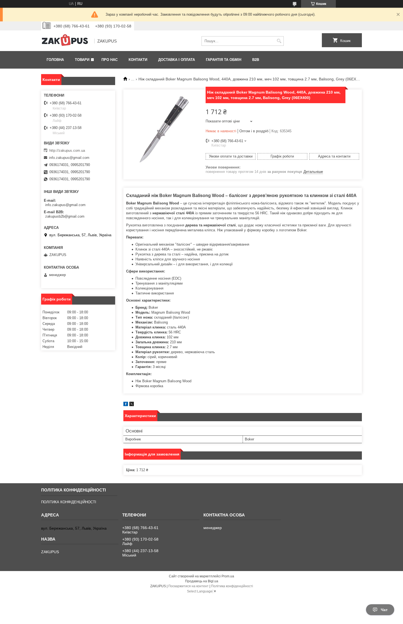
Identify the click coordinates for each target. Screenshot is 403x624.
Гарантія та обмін (223, 60)
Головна (55, 60)
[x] (131, 405)
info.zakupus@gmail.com (69, 158)
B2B (255, 60)
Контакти (138, 60)
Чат (384, 610)
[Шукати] (279, 41)
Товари (82, 60)
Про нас (109, 60)
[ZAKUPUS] (65, 41)
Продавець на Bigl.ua (201, 581)
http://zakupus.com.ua (67, 150)
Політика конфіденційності (232, 586)
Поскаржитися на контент (188, 586)
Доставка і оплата (176, 60)
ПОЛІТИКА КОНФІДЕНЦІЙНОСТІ (68, 502)
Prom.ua (228, 576)
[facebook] (125, 405)
